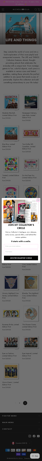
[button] (20, 211)
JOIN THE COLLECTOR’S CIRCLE (21, 258)
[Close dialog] (38, 200)
